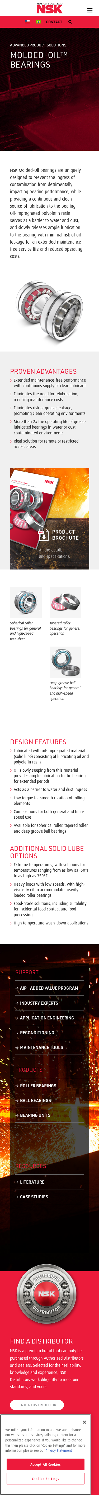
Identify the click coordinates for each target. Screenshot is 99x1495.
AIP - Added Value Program (49, 988)
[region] (45, 1454)
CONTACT (54, 21)
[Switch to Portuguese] (39, 22)
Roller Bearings (38, 1085)
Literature (32, 1182)
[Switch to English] (28, 22)
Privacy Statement (59, 1450)
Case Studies (34, 1196)
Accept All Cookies (45, 1464)
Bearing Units (35, 1115)
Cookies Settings (45, 1479)
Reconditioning (37, 1032)
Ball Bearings (35, 1100)
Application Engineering (47, 1018)
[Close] (84, 1422)
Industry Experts (39, 1003)
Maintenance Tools (41, 1047)
